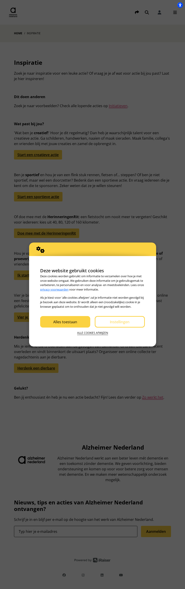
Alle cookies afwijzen (92, 333)
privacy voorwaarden (54, 289)
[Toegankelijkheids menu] (180, 5)
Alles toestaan (65, 321)
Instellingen (120, 321)
